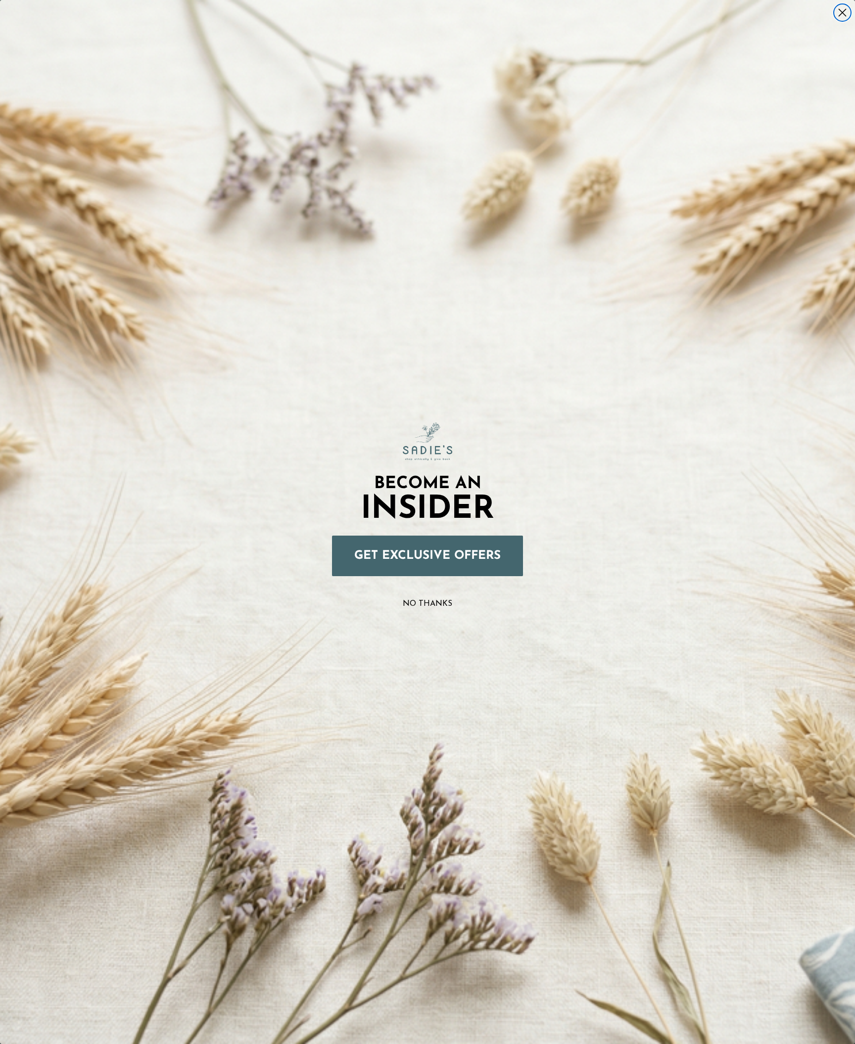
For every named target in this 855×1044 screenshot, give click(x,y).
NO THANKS (427, 604)
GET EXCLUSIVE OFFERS (427, 556)
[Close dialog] (842, 12)
